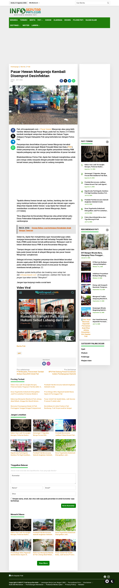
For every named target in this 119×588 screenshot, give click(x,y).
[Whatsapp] (73, 81)
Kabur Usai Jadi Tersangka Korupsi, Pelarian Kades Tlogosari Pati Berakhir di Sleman (26, 386)
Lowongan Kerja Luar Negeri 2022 (53, 582)
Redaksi (81, 584)
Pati (12, 81)
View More (43, 563)
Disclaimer (87, 582)
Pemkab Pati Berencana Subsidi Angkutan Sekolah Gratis (59, 386)
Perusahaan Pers (74, 582)
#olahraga (85, 357)
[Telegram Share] (69, 81)
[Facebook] (44, 363)
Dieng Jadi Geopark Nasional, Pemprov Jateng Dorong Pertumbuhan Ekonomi (100, 286)
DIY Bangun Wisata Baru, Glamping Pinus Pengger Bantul (92, 254)
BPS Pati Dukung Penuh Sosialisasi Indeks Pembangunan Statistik (62, 372)
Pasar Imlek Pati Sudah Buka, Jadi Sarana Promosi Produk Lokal (59, 400)
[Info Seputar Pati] (25, 11)
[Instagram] (48, 363)
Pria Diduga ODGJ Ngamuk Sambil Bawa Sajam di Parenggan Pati (59, 393)
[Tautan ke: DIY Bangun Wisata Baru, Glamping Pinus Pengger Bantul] (94, 242)
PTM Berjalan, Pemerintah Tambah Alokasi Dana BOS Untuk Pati (30, 372)
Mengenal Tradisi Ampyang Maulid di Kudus (100, 298)
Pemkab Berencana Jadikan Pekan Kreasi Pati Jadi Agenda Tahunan (65, 434)
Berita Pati (21, 346)
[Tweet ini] (65, 81)
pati (19, 353)
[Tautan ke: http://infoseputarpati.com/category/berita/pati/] (107, 141)
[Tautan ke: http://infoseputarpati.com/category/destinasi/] (107, 230)
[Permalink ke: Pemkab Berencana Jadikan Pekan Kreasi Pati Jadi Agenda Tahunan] (65, 425)
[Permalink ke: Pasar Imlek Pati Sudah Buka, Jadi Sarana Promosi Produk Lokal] (65, 545)
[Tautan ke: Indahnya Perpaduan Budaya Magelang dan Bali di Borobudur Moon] (86, 277)
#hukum (84, 353)
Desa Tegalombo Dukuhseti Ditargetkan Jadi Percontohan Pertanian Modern (25, 393)
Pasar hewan (45, 129)
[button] (108, 3)
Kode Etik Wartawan (16, 584)
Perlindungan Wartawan (34, 584)
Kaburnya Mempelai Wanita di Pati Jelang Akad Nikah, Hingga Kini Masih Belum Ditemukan (26, 400)
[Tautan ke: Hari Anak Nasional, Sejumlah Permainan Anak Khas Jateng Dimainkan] (86, 328)
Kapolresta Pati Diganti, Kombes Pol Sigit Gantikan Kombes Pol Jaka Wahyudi (20, 454)
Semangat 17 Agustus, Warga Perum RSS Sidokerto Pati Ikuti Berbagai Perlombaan (41, 434)
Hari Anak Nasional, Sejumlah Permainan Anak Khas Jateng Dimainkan (100, 321)
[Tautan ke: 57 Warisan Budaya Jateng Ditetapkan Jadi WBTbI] (86, 266)
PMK (70, 147)
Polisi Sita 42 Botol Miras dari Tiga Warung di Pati (95, 218)
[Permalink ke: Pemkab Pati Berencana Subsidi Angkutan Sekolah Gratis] (43, 445)
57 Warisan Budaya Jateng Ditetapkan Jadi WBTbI (100, 263)
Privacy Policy (70, 584)
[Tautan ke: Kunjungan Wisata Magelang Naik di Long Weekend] (86, 312)
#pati (83, 349)
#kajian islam (86, 361)
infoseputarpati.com (28, 275)
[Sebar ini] (61, 81)
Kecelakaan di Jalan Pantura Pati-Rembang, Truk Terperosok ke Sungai (58, 407)
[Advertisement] (59, 46)
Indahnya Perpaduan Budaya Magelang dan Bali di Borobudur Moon (100, 275)
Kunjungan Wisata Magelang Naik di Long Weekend (99, 309)
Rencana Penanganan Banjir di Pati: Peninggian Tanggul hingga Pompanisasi (26, 407)
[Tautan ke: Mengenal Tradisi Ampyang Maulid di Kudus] (86, 300)
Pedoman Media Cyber (54, 584)
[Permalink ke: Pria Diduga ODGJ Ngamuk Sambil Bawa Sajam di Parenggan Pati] (21, 545)
